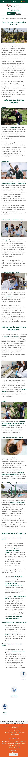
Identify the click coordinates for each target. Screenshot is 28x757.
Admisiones (11, 13)
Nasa (2, 191)
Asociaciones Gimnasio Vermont (18, 721)
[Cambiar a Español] (21, 1)
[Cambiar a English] (24, 1)
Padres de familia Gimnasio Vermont (14, 723)
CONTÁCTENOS (13, 754)
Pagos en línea (15, 734)
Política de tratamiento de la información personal (14, 727)
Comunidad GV (4, 721)
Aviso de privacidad (14, 730)
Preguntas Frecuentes (11, 732)
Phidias (18, 13)
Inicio (3, 18)
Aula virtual (22, 732)
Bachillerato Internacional (10, 336)
